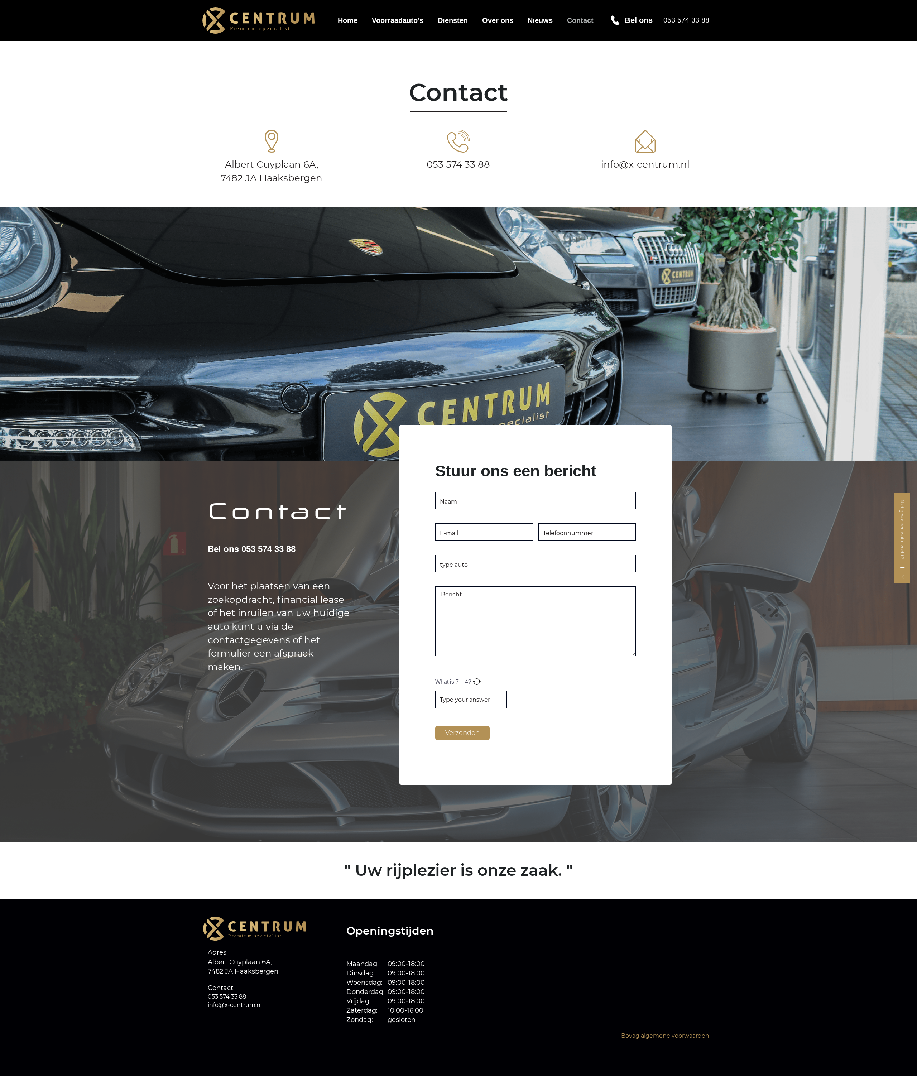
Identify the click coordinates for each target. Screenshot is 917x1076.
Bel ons (667, 20)
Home (347, 20)
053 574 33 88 (458, 164)
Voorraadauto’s (397, 20)
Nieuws (540, 20)
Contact (580, 20)
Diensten (453, 20)
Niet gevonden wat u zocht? (902, 530)
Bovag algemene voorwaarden (665, 1035)
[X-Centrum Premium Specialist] (264, 20)
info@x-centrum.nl (645, 164)
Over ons (497, 20)
